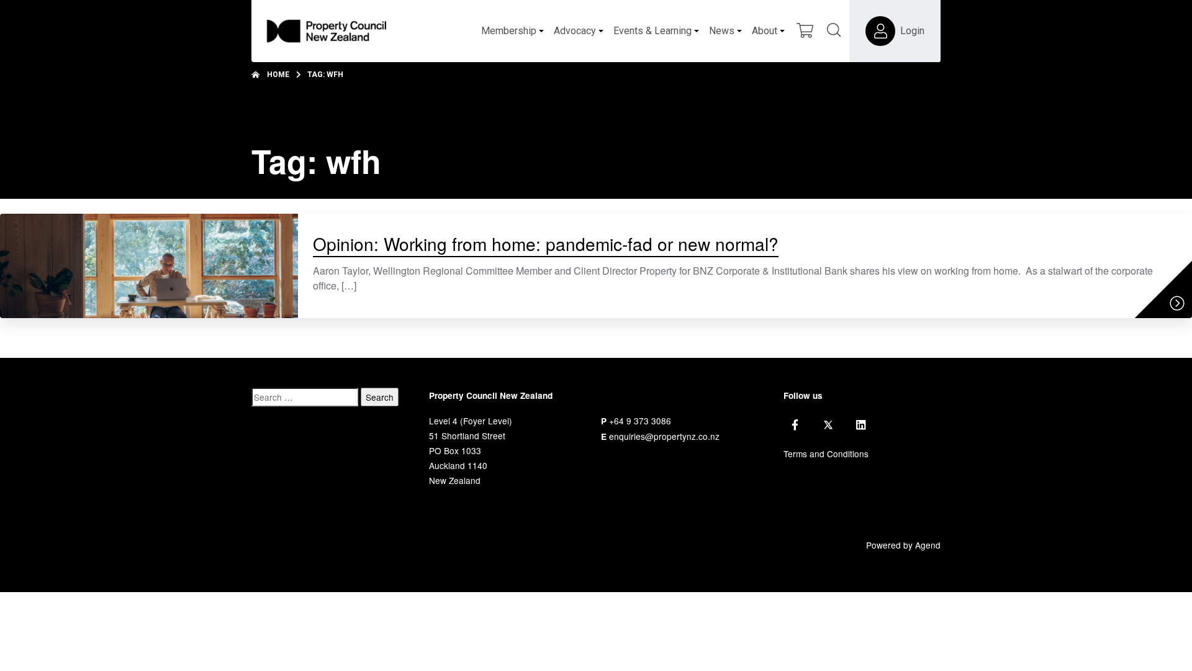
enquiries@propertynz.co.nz (664, 436)
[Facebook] (795, 425)
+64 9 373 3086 (640, 420)
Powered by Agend (903, 545)
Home (278, 74)
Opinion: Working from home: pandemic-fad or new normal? (546, 243)
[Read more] (1177, 303)
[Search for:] (304, 397)
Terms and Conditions (826, 453)
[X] (828, 425)
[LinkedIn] (860, 425)
